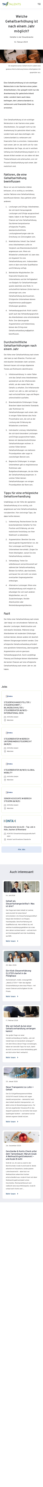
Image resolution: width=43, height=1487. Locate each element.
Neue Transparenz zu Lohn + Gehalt (20, 1088)
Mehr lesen (11, 941)
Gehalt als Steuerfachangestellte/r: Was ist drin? (20, 904)
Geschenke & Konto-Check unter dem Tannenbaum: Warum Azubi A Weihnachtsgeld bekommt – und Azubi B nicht (21, 1155)
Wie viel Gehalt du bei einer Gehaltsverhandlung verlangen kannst (21, 1029)
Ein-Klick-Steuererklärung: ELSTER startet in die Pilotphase (18, 973)
